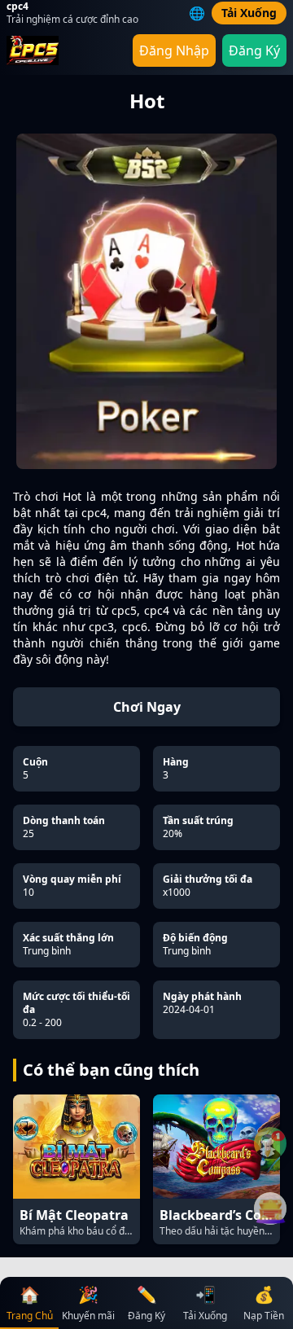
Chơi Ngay (147, 707)
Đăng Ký (254, 50)
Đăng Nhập (174, 50)
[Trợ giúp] (270, 1143)
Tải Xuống (249, 12)
